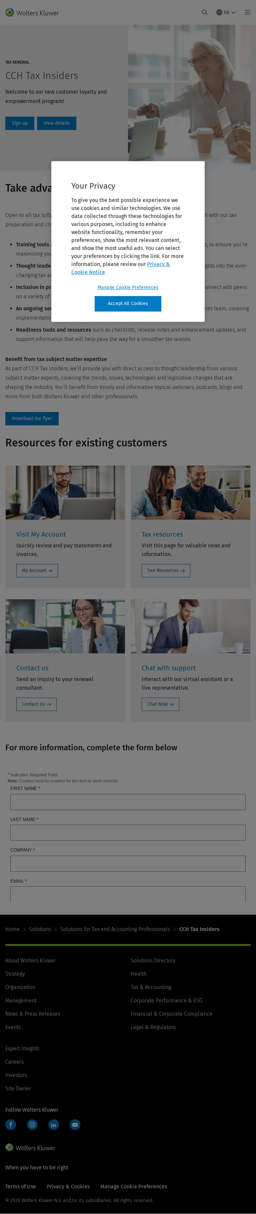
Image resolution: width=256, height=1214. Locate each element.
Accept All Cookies (128, 304)
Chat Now (157, 704)
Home (12, 1087)
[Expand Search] (204, 12)
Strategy (15, 1132)
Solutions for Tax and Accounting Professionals (115, 1087)
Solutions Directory (153, 1119)
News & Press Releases (32, 1172)
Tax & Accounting (151, 1145)
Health (139, 1132)
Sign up (20, 123)
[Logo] (36, 12)
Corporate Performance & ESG (166, 1159)
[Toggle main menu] (246, 12)
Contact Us (33, 704)
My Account (34, 570)
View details (56, 123)
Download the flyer (32, 418)
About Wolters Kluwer (30, 1119)
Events (13, 1185)
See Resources (163, 570)
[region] (128, 241)
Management (20, 1159)
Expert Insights (22, 1207)
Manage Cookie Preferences (128, 288)
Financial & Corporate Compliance (171, 1172)
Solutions (40, 1087)
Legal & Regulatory (153, 1185)
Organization (20, 1145)
